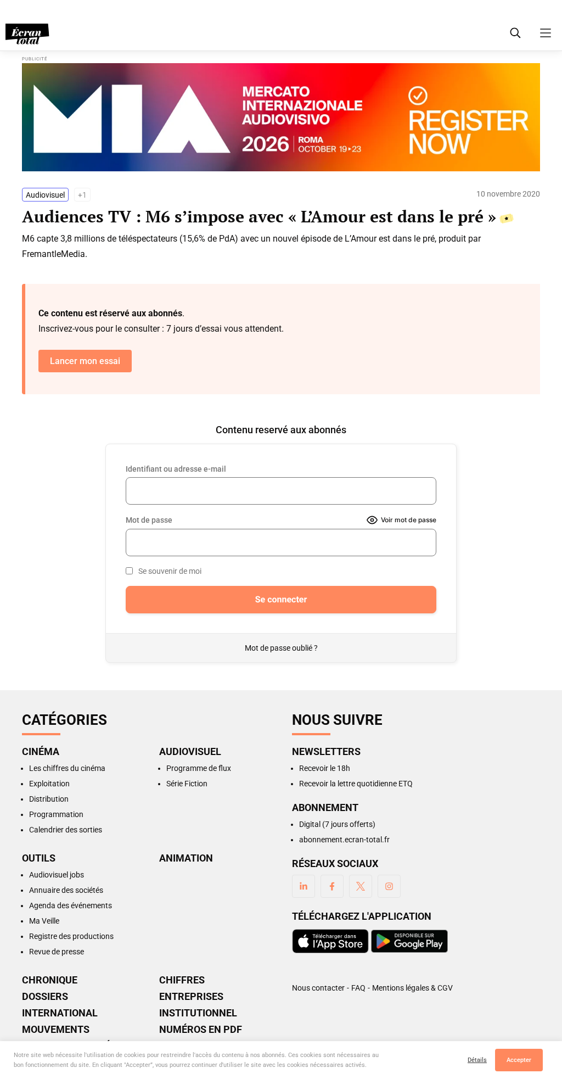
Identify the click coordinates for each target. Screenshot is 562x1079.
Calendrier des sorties (65, 829)
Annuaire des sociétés (66, 890)
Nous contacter (318, 987)
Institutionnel (198, 1013)
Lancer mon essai (85, 361)
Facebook (332, 886)
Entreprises (191, 996)
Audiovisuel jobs (56, 874)
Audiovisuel (45, 195)
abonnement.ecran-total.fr (344, 839)
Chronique (49, 980)
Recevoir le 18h (324, 768)
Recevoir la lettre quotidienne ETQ (356, 783)
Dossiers (45, 996)
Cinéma (40, 751)
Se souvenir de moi (169, 571)
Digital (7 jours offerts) (337, 824)
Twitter (360, 886)
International (60, 1013)
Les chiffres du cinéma (67, 768)
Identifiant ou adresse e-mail (176, 469)
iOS (330, 941)
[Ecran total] (27, 34)
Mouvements (55, 1029)
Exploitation (49, 783)
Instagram (389, 886)
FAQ (358, 987)
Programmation (56, 814)
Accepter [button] (519, 1060)
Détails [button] (477, 1060)
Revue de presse (56, 951)
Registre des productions (71, 936)
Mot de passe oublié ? (281, 648)
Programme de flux (198, 768)
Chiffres (182, 980)
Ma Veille (44, 920)
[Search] (515, 32)
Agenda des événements (70, 905)
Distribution (49, 799)
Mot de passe (149, 520)
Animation (186, 858)
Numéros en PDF (200, 1029)
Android (409, 941)
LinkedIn (303, 886)
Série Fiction (186, 783)
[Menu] (545, 32)
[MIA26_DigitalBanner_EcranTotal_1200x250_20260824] (281, 117)
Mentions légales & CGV (412, 987)
